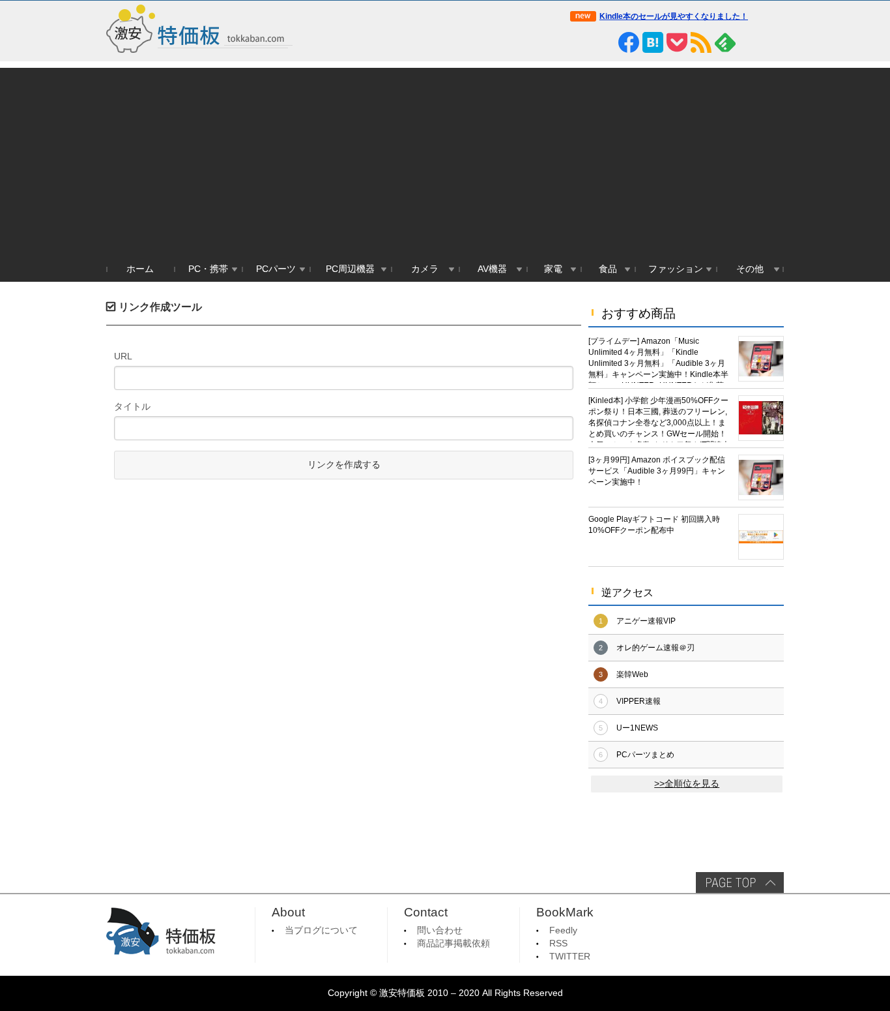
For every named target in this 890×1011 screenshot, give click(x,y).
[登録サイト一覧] (749, 42)
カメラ (424, 269)
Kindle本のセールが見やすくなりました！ (673, 16)
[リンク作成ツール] (773, 42)
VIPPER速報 (638, 701)
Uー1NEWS (637, 727)
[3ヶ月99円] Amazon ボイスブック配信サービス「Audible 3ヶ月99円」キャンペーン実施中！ (656, 471)
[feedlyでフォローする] (725, 42)
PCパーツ (276, 269)
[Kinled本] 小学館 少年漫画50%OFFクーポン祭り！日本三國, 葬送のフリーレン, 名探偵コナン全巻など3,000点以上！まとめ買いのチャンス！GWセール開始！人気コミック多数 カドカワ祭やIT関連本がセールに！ (659, 419)
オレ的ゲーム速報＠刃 (655, 647)
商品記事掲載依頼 (453, 943)
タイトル (132, 406)
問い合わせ (440, 930)
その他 (750, 269)
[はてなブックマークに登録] (652, 42)
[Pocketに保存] (677, 42)
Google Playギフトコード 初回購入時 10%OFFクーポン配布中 (654, 525)
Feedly (563, 930)
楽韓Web (632, 674)
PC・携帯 (208, 269)
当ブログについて (321, 930)
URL (123, 356)
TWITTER (569, 956)
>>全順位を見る (686, 784)
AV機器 (492, 269)
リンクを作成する (344, 465)
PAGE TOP (740, 882)
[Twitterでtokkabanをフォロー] (580, 42)
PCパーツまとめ (645, 754)
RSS (558, 943)
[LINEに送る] (604, 42)
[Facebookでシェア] (628, 42)
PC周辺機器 (350, 269)
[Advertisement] (445, 159)
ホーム (140, 269)
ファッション (675, 269)
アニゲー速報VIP (646, 621)
